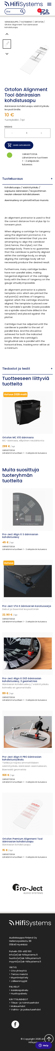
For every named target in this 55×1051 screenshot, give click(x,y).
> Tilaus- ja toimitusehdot (24, 1002)
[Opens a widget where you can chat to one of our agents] (43, 1045)
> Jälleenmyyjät (18, 981)
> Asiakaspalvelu (18, 990)
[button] (27, 179)
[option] (27, 889)
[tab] (27, 179)
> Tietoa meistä (18, 974)
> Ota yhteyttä (18, 970)
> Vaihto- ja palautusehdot (25, 1009)
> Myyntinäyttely (18, 977)
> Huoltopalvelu (18, 993)
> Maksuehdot (17, 1006)
